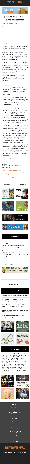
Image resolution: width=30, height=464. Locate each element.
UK (24, 178)
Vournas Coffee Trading (13, 370)
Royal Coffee (24, 364)
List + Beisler (12, 361)
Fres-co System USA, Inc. (8, 358)
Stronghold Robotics (6, 367)
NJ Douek (18, 362)
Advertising (14, 425)
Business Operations (12, 170)
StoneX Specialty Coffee (20, 365)
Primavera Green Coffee (7, 364)
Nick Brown (5, 23)
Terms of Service (15, 461)
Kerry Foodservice (21, 359)
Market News (5, 174)
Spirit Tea (12, 365)
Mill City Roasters (23, 361)
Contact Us (14, 418)
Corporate (14, 173)
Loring (16, 361)
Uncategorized (6, 173)
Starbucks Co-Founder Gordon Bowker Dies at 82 (14, 295)
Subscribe (14, 422)
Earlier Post (6, 184)
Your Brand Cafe (10, 371)
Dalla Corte (19, 356)
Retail (4, 170)
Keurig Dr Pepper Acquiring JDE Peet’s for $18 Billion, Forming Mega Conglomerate (13, 316)
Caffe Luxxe (9, 355)
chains (6, 178)
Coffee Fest (15, 355)
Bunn (22, 353)
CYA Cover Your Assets (11, 356)
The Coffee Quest (16, 368)
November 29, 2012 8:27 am (8, 252)
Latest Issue (15, 435)
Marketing (20, 170)
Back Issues (15, 441)
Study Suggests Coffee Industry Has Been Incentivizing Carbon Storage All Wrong (12, 300)
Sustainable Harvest (21, 367)
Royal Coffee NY (5, 365)
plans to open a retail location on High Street (13, 48)
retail (21, 178)
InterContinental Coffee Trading (9, 359)
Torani (26, 368)
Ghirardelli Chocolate (19, 358)
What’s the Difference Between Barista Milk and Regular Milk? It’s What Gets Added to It (14, 305)
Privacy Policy (14, 458)
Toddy (22, 368)
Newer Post (23, 184)
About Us (15, 415)
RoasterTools (17, 364)
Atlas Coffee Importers (7, 353)
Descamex (25, 356)
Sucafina (14, 367)
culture (18, 178)
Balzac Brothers (17, 353)
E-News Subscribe (15, 284)
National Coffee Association (8, 362)
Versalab (4, 370)
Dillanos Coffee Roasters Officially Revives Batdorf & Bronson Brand (15, 311)
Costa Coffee (12, 178)
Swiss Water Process (7, 368)
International (22, 173)
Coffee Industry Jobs (14, 428)
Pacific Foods (24, 362)
